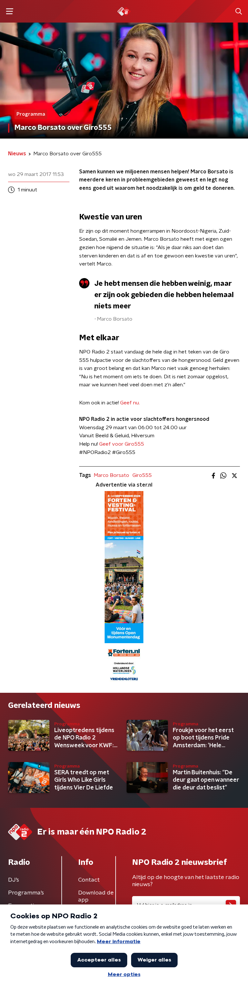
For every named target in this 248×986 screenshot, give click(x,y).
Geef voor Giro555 (121, 444)
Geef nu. (130, 402)
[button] (9, 11)
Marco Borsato (111, 475)
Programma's (26, 893)
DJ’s (13, 880)
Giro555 (142, 475)
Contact (89, 880)
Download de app (96, 896)
